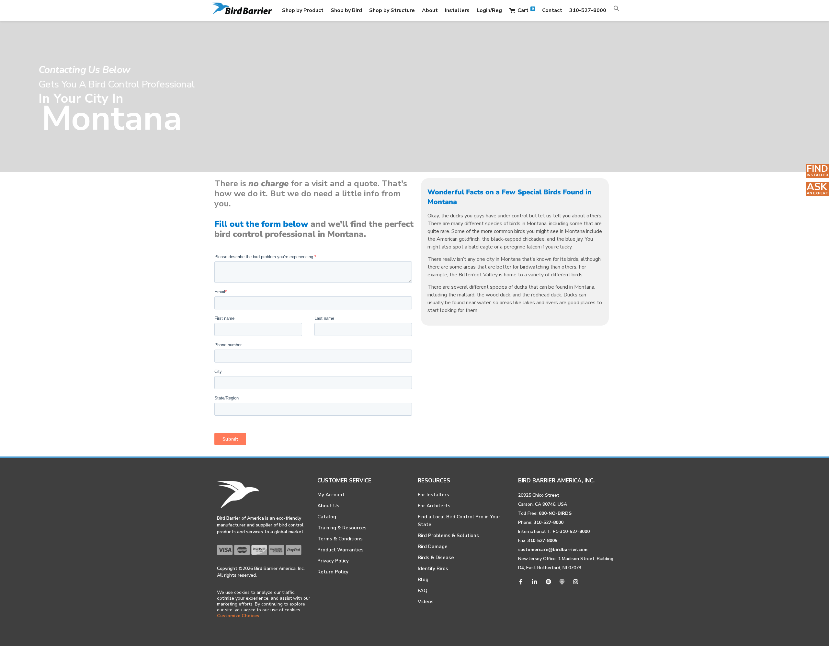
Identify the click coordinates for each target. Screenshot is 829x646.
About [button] (430, 10)
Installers (457, 10)
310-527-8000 (587, 10)
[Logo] (242, 10)
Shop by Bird (346, 10)
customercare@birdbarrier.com (552, 550)
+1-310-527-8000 (571, 531)
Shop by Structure (392, 10)
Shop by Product (303, 10)
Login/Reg (489, 10)
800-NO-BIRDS (555, 513)
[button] (616, 10)
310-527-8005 (542, 540)
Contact (552, 10)
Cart (525, 10)
